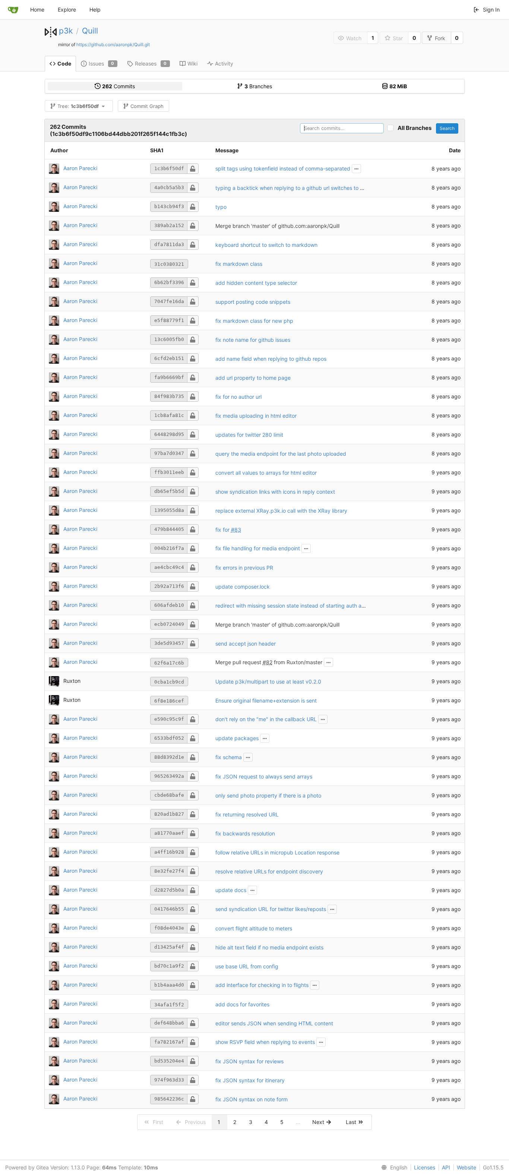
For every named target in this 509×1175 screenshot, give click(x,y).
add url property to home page (253, 378)
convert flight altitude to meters (253, 928)
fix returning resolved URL (247, 814)
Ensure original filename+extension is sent (266, 700)
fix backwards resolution (245, 833)
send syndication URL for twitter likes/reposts (270, 909)
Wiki (192, 63)
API (446, 1167)
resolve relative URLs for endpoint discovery (269, 871)
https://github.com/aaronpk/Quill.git (113, 44)
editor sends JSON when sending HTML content (274, 1023)
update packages (237, 738)
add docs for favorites (242, 1004)
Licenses (424, 1167)
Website (466, 1167)
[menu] (392, 1167)
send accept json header (245, 643)
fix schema (228, 757)
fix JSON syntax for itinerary (250, 1080)
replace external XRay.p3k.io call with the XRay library (281, 510)
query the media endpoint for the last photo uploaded (280, 453)
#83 (236, 529)
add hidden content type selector (256, 283)
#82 (267, 662)
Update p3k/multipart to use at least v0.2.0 (268, 681)
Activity (224, 63)
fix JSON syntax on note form (251, 1099)
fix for (223, 529)
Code (64, 63)
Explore (67, 9)
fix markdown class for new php (254, 321)
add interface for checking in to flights (262, 985)
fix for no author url (238, 397)
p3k (66, 30)
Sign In (491, 9)
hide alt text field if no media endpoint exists (269, 947)
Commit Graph (147, 106)
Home (37, 9)
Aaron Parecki (80, 168)
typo (221, 207)
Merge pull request (239, 662)
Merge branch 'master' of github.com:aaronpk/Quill (277, 226)
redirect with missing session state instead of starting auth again (293, 605)
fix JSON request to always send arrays (263, 776)
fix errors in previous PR (244, 567)
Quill (90, 30)
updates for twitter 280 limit (249, 435)
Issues (101, 63)
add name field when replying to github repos (270, 359)
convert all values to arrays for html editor (266, 472)
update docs (230, 890)
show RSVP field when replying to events (265, 1042)
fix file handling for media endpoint (257, 548)
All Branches (416, 128)
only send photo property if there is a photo (268, 795)
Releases (151, 63)
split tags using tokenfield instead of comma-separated (282, 168)
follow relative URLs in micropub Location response (277, 852)
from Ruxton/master (297, 662)
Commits (118, 86)
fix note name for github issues (252, 340)
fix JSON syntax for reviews (249, 1061)
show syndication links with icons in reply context (275, 491)
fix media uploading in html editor (256, 416)
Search (447, 128)
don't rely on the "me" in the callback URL (266, 719)
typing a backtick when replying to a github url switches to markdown (300, 188)
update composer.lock (242, 586)
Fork (440, 38)
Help (95, 9)
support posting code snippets (252, 302)
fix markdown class (238, 264)
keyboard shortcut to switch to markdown (266, 245)
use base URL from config (246, 966)
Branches (258, 86)
